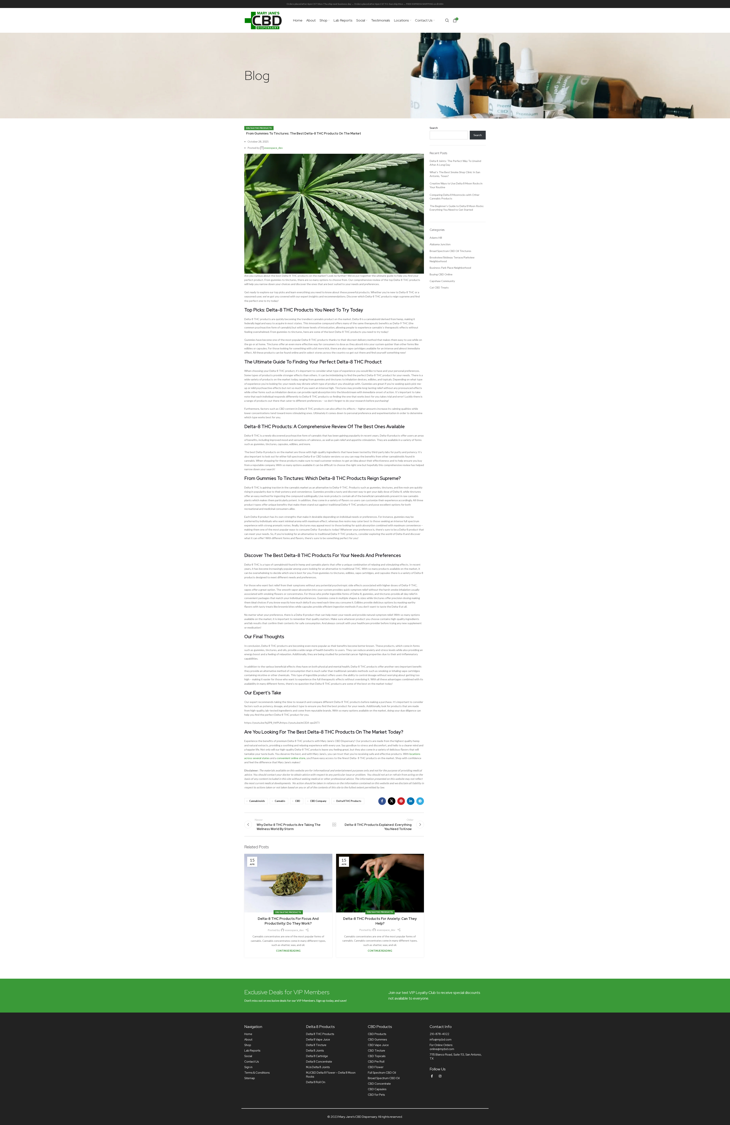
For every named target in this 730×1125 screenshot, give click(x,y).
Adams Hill (436, 237)
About (248, 1039)
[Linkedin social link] (410, 801)
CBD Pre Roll (376, 1062)
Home (248, 1034)
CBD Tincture (376, 1050)
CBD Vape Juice (378, 1045)
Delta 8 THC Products (259, 128)
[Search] (447, 20)
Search (434, 127)
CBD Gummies (377, 1039)
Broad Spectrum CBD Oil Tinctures (450, 251)
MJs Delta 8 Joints (318, 1067)
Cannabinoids (257, 801)
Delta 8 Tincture (316, 1045)
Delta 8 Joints (315, 1050)
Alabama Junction (440, 244)
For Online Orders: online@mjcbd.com (442, 1047)
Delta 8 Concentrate (319, 1062)
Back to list (334, 824)
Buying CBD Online (441, 274)
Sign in (248, 1067)
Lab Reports (252, 1050)
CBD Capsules (377, 1089)
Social (248, 1056)
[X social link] (391, 801)
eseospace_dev (273, 147)
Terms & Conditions (257, 1073)
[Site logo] (263, 20)
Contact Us (251, 1062)
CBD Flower (375, 1067)
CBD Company (318, 801)
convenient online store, (291, 758)
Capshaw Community (442, 281)
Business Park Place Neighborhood (450, 267)
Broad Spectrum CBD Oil (384, 1078)
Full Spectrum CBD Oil (382, 1073)
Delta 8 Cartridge (317, 1056)
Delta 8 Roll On (315, 1082)
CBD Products (377, 1034)
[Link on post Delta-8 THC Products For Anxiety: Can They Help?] (380, 883)
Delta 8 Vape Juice (318, 1039)
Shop (247, 1045)
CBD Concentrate (379, 1084)
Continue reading (288, 950)
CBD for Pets (376, 1095)
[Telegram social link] (420, 801)
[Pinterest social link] (401, 801)
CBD (297, 801)
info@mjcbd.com (440, 1039)
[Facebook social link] (382, 801)
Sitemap (249, 1078)
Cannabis (280, 801)
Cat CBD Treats (439, 287)
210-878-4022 (439, 1034)
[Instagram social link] (440, 1076)
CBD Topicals (376, 1056)
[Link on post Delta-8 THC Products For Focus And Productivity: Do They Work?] (288, 883)
